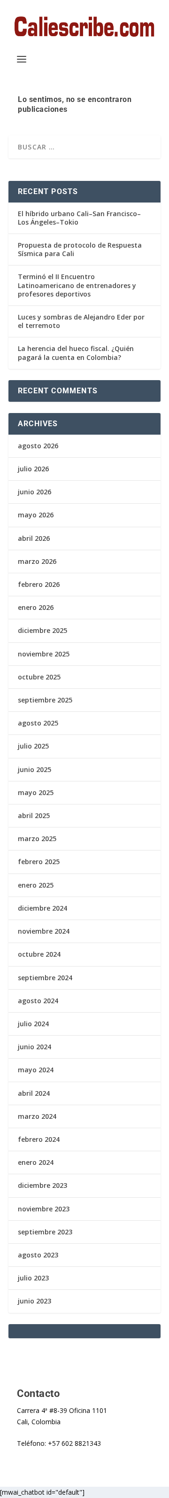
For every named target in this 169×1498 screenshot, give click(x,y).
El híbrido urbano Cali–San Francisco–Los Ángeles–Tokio (79, 217)
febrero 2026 (39, 584)
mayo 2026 (36, 514)
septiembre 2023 (45, 1231)
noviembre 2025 (43, 653)
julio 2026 (33, 468)
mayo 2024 (36, 1069)
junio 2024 (34, 1046)
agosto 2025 (38, 722)
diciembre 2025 (42, 630)
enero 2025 (36, 885)
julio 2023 (33, 1277)
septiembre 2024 (45, 977)
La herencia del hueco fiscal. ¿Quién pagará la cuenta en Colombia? (76, 352)
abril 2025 (34, 815)
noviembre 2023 (43, 1208)
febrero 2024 (39, 1139)
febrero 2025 (39, 861)
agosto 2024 (38, 1000)
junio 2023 (34, 1300)
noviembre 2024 (43, 931)
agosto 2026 (38, 445)
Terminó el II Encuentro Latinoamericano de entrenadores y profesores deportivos (77, 285)
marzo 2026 (37, 561)
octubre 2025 (39, 676)
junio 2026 (34, 491)
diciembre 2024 (42, 908)
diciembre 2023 (42, 1185)
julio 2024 (33, 1023)
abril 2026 (34, 538)
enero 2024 (36, 1162)
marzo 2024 (37, 1116)
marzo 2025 (37, 838)
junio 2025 (34, 769)
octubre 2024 (39, 954)
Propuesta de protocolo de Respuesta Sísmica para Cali (80, 249)
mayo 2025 (36, 792)
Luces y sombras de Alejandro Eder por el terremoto (81, 321)
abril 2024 (34, 1093)
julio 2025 (33, 745)
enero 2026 (36, 607)
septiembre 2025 (45, 699)
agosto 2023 (38, 1254)
